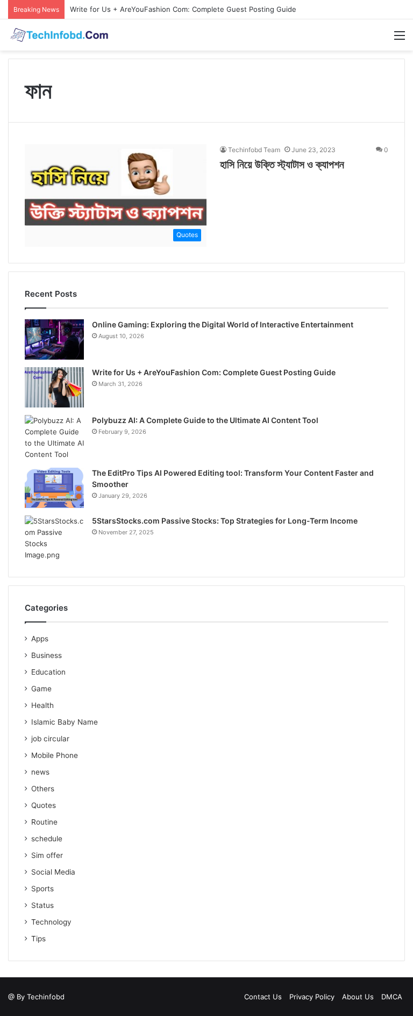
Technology (51, 922)
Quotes (43, 805)
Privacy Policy (311, 996)
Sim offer (47, 855)
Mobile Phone (54, 755)
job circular (50, 738)
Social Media (53, 872)
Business (46, 655)
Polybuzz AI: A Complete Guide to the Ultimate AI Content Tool (205, 420)
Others (42, 788)
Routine (44, 822)
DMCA (391, 996)
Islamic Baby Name (64, 722)
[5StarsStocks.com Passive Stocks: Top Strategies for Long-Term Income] (54, 538)
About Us (358, 996)
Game (41, 688)
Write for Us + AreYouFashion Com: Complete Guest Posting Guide (183, 9)
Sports (42, 888)
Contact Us (263, 996)
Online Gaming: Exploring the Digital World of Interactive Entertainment (222, 324)
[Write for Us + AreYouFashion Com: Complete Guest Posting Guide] (54, 387)
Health (42, 705)
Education (48, 672)
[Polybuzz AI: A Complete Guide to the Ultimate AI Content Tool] (54, 437)
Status (42, 905)
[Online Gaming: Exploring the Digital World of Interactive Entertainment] (54, 339)
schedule (46, 838)
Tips (38, 938)
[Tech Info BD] (59, 35)
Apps (39, 638)
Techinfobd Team (254, 150)
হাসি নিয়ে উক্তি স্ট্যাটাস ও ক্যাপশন (282, 164)
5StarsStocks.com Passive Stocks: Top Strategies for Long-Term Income (225, 520)
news (40, 772)
